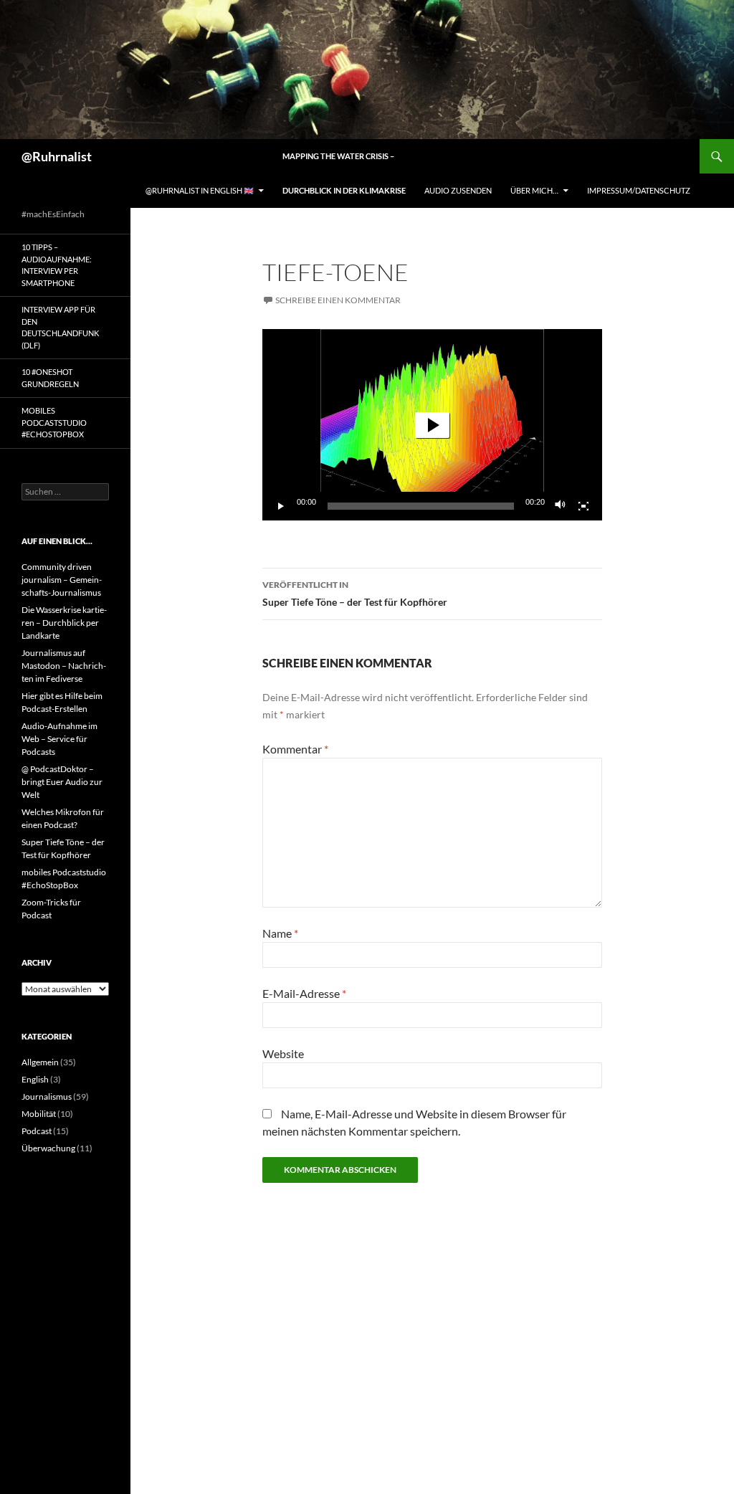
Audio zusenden (458, 190)
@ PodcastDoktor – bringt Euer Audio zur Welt (62, 781)
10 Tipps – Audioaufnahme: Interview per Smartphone (57, 264)
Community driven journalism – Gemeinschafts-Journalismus (62, 579)
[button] (432, 425)
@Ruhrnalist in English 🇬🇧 (200, 190)
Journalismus (47, 1096)
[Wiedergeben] (281, 506)
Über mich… (534, 190)
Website (283, 1053)
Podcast (37, 1131)
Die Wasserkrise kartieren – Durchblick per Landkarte (64, 622)
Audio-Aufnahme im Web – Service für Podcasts (59, 738)
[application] (432, 424)
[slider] (421, 506)
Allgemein (40, 1062)
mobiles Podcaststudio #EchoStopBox (54, 422)
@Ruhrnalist (57, 156)
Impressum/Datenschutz (638, 190)
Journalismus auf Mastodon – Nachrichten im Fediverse (64, 665)
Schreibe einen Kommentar (338, 300)
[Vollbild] (583, 506)
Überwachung (48, 1148)
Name (280, 933)
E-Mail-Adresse (304, 993)
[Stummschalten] (560, 506)
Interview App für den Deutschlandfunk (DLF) (60, 327)
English (35, 1079)
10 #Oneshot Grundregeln (50, 378)
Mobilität (39, 1113)
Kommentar (295, 749)
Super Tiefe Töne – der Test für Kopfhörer (354, 593)
